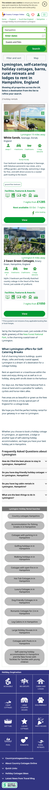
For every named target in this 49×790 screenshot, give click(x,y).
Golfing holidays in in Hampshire (25, 547)
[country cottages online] (13, 14)
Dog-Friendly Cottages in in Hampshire (24, 601)
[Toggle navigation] (44, 15)
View (24, 220)
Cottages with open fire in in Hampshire (24, 569)
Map (36, 57)
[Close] (44, 4)
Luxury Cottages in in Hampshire (25, 590)
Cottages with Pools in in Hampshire (24, 642)
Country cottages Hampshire (26, 516)
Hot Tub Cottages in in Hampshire (24, 579)
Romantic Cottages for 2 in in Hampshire (24, 612)
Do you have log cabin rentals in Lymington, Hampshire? (18, 485)
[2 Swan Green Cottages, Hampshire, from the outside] (24, 241)
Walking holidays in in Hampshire (24, 558)
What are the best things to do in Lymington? (18, 496)
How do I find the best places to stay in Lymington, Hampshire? (21, 463)
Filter (14, 57)
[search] (28, 15)
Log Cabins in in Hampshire (25, 621)
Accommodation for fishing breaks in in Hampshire (24, 525)
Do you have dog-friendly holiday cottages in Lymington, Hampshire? (23, 474)
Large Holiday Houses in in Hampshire (24, 631)
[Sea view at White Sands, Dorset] (24, 118)
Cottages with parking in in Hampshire (24, 536)
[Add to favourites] (32, 15)
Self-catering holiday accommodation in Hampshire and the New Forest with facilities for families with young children (24, 656)
